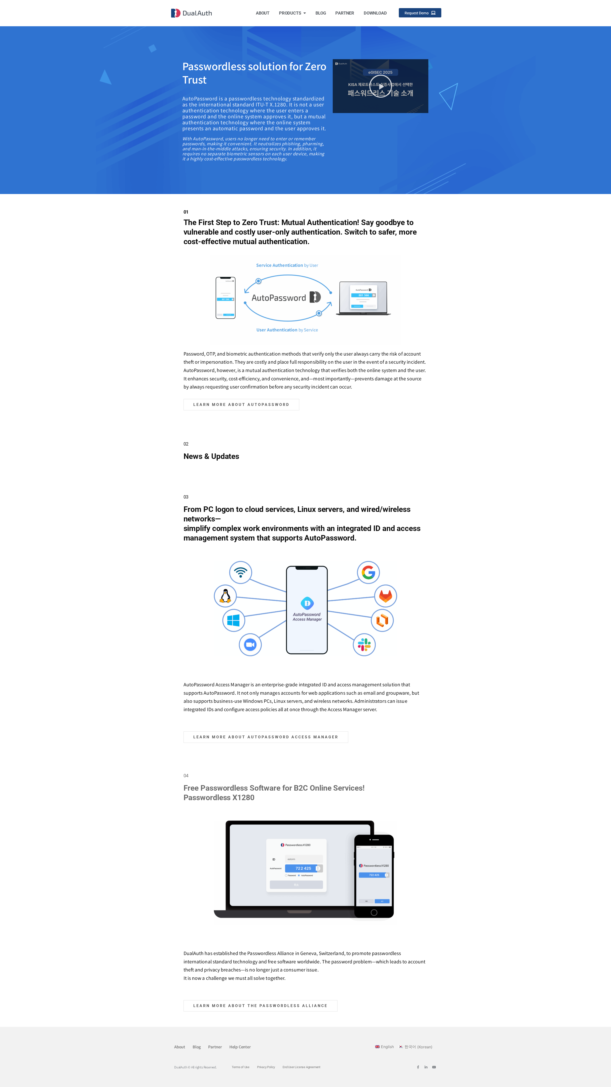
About (262, 13)
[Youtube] (434, 1067)
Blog (321, 13)
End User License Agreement (301, 1067)
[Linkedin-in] (426, 1067)
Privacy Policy (266, 1067)
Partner (344, 13)
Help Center (240, 1047)
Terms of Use (240, 1067)
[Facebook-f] (418, 1067)
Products (290, 13)
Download (375, 13)
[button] (381, 86)
